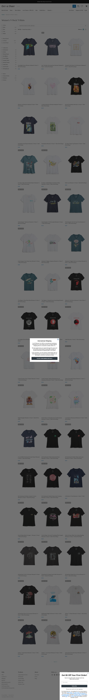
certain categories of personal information (77, 693)
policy (66, 696)
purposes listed (66, 694)
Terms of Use (76, 692)
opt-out (72, 696)
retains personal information (76, 695)
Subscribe (74, 686)
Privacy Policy (69, 692)
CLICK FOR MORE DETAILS (44, 358)
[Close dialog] (58, 339)
